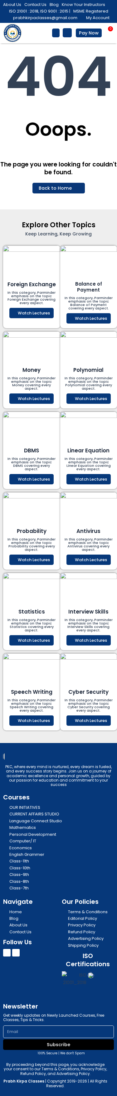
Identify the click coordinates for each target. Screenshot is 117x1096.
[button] (56, 33)
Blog (54, 5)
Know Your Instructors (83, 5)
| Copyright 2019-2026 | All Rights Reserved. (55, 1083)
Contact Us (35, 5)
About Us (12, 5)
